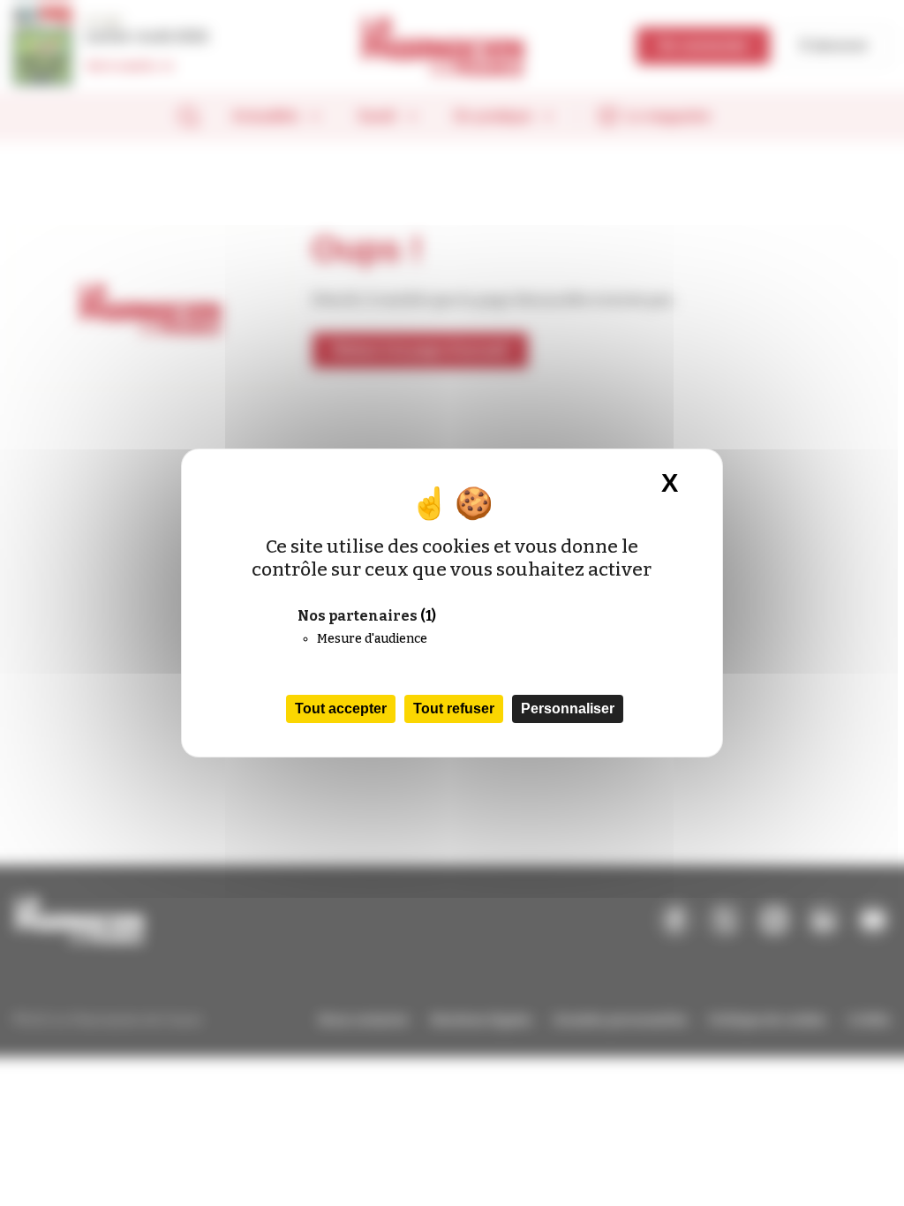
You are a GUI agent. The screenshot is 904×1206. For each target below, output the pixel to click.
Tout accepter (341, 708)
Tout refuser (453, 708)
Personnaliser (567, 708)
